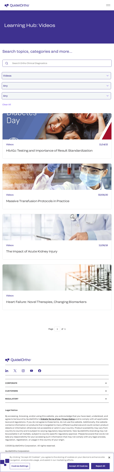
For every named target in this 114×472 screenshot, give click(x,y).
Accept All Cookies (78, 466)
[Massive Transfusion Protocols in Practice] (57, 177)
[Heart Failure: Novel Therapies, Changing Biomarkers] (57, 277)
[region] (57, 462)
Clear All (6, 104)
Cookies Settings (19, 466)
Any (5, 85)
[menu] (75, 5)
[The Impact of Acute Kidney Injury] (57, 227)
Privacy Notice (68, 419)
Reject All (100, 466)
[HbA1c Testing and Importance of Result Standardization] (57, 126)
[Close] (109, 457)
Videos (7, 75)
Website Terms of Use (50, 419)
